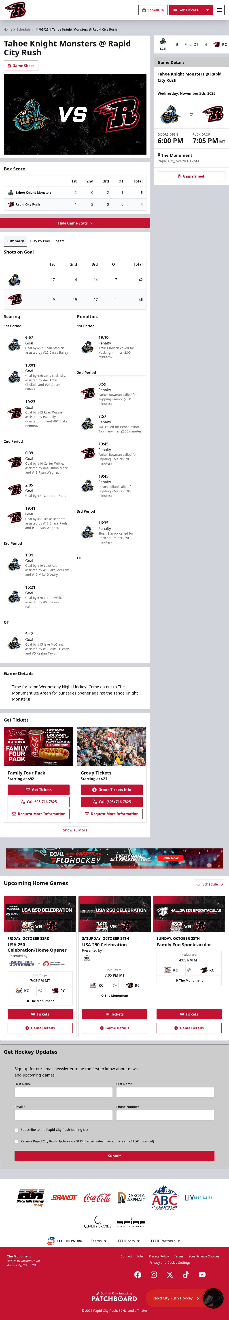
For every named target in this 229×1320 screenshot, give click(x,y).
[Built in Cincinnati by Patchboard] (114, 1296)
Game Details (43, 1028)
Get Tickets (188, 10)
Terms (178, 1256)
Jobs (140, 1256)
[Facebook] (137, 1274)
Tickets (43, 1014)
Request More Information (42, 813)
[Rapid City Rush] (15, 10)
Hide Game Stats (73, 223)
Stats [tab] (60, 241)
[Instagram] (154, 1274)
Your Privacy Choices (204, 1256)
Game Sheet (23, 65)
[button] (185, 1298)
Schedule (156, 10)
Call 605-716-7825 (42, 801)
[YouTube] (202, 1274)
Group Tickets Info (114, 789)
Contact (126, 1256)
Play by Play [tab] (40, 241)
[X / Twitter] (170, 1274)
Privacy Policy (159, 1256)
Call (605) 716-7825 (115, 801)
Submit (114, 1155)
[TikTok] (186, 1274)
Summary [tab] (15, 241)
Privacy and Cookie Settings (170, 1262)
